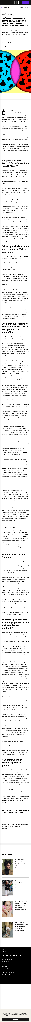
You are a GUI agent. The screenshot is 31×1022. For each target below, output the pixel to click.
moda (3, 14)
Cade (15, 278)
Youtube (13, 955)
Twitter (7, 955)
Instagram (3, 955)
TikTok (20, 955)
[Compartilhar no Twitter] (5, 47)
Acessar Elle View (23, 7)
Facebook (10, 955)
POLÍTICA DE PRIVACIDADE (8, 972)
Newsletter (6, 7)
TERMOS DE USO (6, 974)
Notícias (10, 14)
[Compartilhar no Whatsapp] (8, 47)
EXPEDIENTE (5, 968)
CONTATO (4, 966)
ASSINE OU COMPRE (25, 3)
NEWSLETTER (5, 961)
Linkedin (17, 955)
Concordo (15, 1019)
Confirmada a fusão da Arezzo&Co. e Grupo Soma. (15, 811)
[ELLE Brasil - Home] (15, 3)
